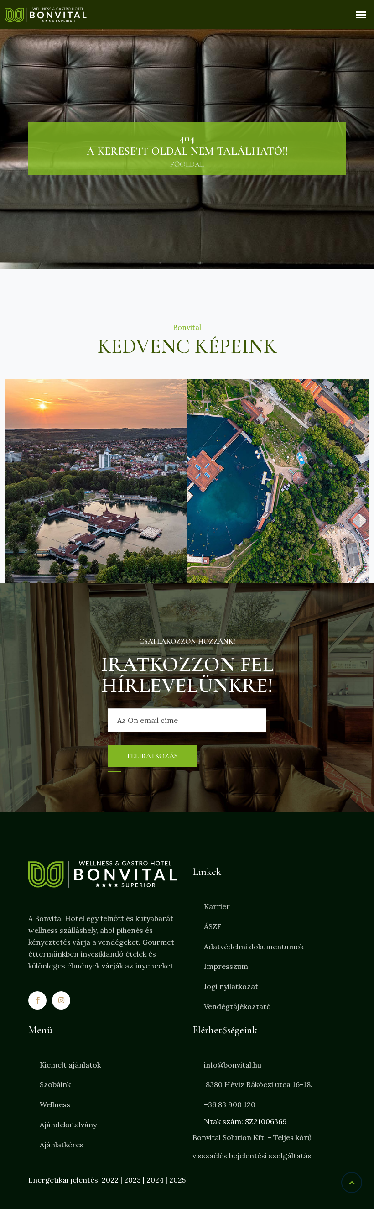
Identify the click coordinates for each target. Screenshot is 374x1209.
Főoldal (187, 164)
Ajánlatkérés (61, 1144)
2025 (177, 1179)
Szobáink (55, 1084)
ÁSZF (213, 926)
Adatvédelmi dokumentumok (254, 946)
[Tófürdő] (278, 481)
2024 (155, 1179)
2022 (110, 1179)
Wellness (55, 1104)
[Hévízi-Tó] (96, 481)
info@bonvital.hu (232, 1064)
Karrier (217, 906)
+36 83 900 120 (229, 1104)
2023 (132, 1179)
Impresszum (226, 966)
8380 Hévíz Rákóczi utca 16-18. (258, 1084)
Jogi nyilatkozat (231, 986)
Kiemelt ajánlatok (70, 1064)
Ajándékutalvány (68, 1124)
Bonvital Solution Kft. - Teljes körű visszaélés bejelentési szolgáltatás (252, 1146)
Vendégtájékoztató (237, 1006)
